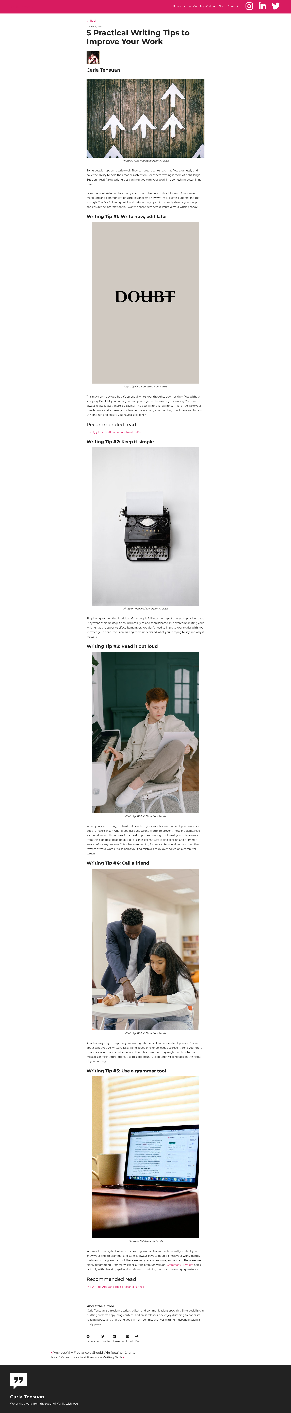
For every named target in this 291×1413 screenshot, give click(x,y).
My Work (206, 6)
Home (177, 6)
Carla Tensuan (22, 7)
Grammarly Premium (180, 1265)
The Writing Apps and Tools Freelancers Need (115, 1287)
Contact (233, 6)
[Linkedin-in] (262, 6)
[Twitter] (276, 6)
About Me (190, 6)
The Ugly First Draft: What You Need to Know (116, 432)
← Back (91, 20)
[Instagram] (249, 6)
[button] (93, 1339)
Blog (221, 6)
